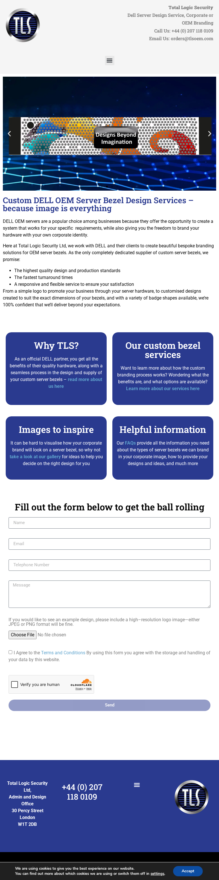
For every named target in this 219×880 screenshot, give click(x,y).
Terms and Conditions (63, 652)
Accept (188, 871)
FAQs (130, 443)
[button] (109, 60)
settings (157, 873)
